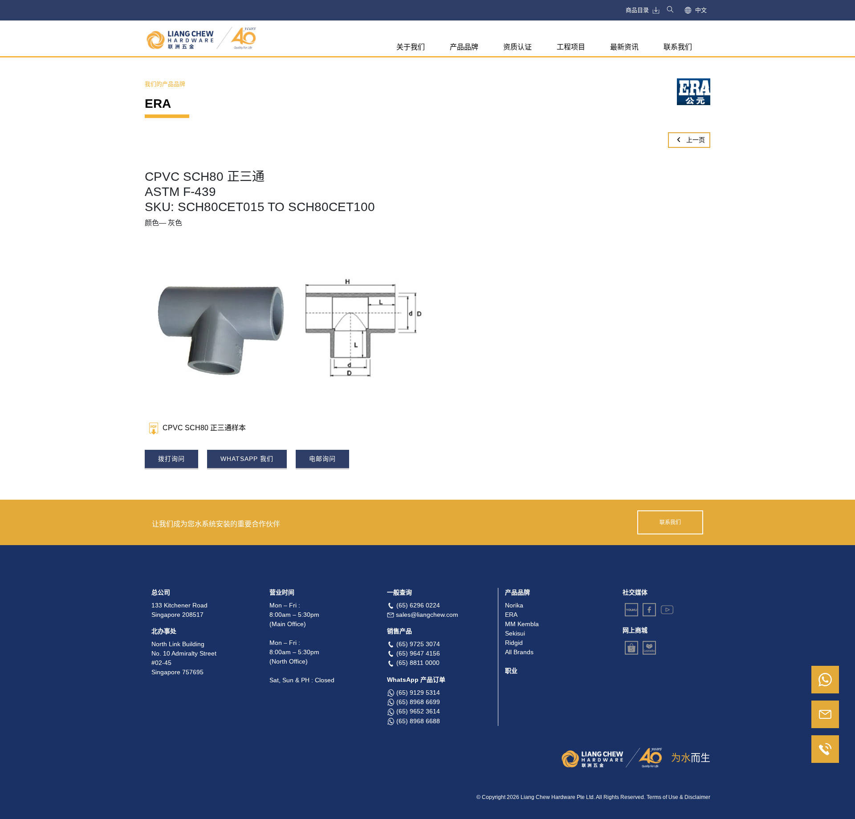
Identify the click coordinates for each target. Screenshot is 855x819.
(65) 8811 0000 (418, 662)
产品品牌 (464, 47)
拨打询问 (171, 458)
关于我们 (410, 47)
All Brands (519, 652)
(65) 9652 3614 (418, 711)
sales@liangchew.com (427, 614)
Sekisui (515, 633)
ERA (511, 614)
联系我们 (678, 47)
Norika (514, 605)
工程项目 (571, 47)
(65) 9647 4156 (418, 653)
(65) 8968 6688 (418, 721)
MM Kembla (522, 623)
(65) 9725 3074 (418, 644)
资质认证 (517, 47)
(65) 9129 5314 (418, 692)
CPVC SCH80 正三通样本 (204, 428)
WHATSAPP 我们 (246, 458)
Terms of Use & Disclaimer (678, 797)
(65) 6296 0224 (418, 605)
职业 (511, 670)
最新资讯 (624, 47)
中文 (701, 10)
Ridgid (514, 642)
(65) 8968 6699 (418, 701)
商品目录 (637, 10)
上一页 (694, 139)
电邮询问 (322, 458)
